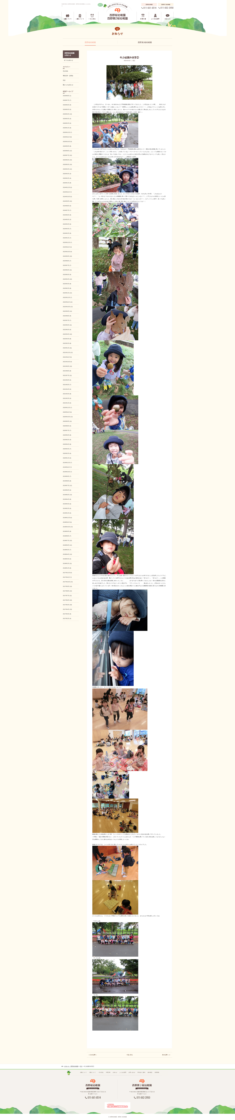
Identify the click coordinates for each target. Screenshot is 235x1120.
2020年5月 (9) (67, 439)
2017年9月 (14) (67, 586)
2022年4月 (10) (67, 334)
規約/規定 (150, 1072)
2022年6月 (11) (67, 325)
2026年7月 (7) (67, 100)
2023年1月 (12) (67, 293)
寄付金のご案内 (141, 1072)
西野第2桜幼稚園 (145, 42)
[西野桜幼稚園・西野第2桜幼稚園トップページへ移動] (62, 1066)
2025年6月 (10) (67, 160)
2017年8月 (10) (67, 591)
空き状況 (65, 71)
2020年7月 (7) (67, 430)
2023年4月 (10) (67, 279)
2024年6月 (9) (67, 215)
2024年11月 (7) (67, 192)
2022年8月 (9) (67, 316)
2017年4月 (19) (67, 609)
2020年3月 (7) (67, 449)
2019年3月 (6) (67, 504)
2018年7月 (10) (67, 540)
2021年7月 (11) (67, 375)
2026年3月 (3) (67, 118)
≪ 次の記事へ (93, 1055)
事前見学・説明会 (68, 75)
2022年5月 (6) (67, 329)
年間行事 (108, 1072)
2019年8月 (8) (67, 481)
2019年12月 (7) (67, 462)
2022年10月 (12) (68, 306)
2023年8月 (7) (67, 260)
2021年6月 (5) (67, 380)
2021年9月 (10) (67, 366)
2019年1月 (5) (67, 513)
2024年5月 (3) (67, 219)
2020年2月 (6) (67, 453)
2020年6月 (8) (67, 435)
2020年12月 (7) (67, 407)
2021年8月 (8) (67, 371)
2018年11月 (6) (67, 522)
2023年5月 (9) (67, 274)
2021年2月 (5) (67, 398)
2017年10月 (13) (68, 582)
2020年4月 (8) (67, 444)
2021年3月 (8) (67, 393)
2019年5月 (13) (67, 494)
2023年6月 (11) (67, 270)
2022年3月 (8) (67, 338)
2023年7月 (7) (67, 265)
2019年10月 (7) (67, 471)
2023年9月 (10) (67, 256)
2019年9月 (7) (67, 476)
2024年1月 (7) (67, 238)
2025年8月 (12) (67, 150)
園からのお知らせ (68, 85)
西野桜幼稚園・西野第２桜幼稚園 (118, 1117)
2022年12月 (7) (67, 297)
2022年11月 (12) (67, 302)
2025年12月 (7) (67, 132)
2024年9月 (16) (67, 201)
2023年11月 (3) (67, 247)
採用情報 (157, 1072)
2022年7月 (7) (67, 320)
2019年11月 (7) (67, 467)
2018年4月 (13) (67, 554)
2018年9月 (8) (67, 531)
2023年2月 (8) (67, 288)
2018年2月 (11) (67, 563)
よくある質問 (123, 1072)
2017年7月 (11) (67, 595)
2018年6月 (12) (67, 545)
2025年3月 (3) (67, 173)
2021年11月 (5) (67, 357)
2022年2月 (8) (67, 343)
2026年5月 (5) (67, 109)
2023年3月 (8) (67, 283)
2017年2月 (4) (67, 618)
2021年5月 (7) (67, 384)
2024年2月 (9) (67, 233)
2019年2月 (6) (67, 508)
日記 (64, 80)
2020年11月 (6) (67, 412)
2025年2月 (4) (67, 178)
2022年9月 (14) (67, 311)
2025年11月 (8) (67, 137)
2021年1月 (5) (67, 403)
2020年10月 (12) (68, 416)
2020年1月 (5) (67, 458)
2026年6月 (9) (67, 105)
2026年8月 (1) (67, 95)
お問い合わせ (132, 1072)
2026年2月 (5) (67, 123)
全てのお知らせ (68, 60)
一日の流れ (101, 1072)
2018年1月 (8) (67, 568)
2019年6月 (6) (67, 490)
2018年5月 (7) (67, 549)
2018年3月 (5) (67, 559)
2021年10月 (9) (67, 361)
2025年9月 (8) (67, 146)
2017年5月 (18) (67, 604)
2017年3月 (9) (67, 614)
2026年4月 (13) (67, 114)
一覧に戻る (129, 1055)
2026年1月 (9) (67, 128)
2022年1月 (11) (67, 348)
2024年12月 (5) (67, 187)
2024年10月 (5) (67, 196)
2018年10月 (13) (68, 526)
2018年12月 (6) (67, 517)
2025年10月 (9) (67, 141)
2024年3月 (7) (67, 228)
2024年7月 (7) (67, 210)
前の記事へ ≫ (166, 1055)
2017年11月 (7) (67, 577)
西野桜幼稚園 (90, 42)
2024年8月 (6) (67, 205)
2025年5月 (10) (67, 164)
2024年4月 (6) (67, 224)
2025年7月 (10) (67, 155)
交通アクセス (93, 1094)
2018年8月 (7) (67, 536)
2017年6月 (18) (67, 600)
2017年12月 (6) (67, 572)
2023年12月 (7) (67, 242)
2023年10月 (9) (67, 251)
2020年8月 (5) (67, 426)
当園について (83, 1072)
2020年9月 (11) (67, 421)
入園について (92, 1072)
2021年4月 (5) (67, 389)
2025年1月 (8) (67, 183)
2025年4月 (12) (67, 169)
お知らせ (115, 1072)
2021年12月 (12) (68, 352)
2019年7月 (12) (67, 485)
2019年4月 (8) (67, 499)
